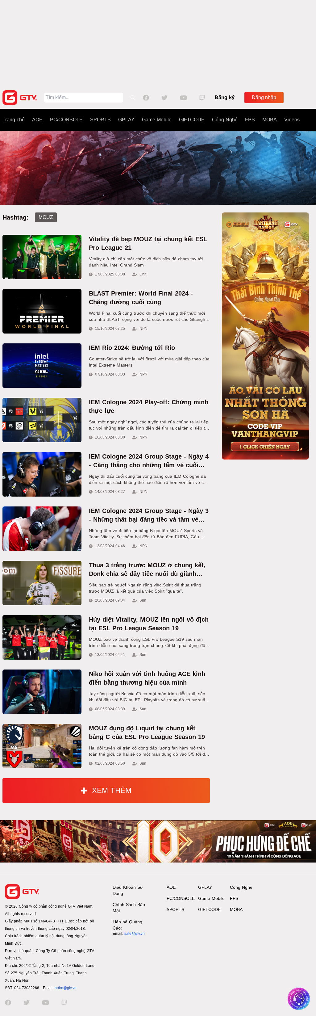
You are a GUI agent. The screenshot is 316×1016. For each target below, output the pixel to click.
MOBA (269, 119)
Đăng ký (225, 97)
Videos (292, 119)
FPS (250, 119)
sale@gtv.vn (134, 933)
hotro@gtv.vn (66, 988)
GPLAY (126, 119)
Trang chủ (13, 119)
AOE (37, 119)
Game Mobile (157, 119)
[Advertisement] (158, 43)
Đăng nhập (264, 97)
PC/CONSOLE (66, 119)
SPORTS (100, 119)
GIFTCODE (192, 119)
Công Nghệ (225, 119)
